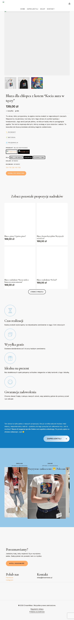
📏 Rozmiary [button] (11, 132)
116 (10, 167)
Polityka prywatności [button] (37, 612)
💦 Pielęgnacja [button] (12, 142)
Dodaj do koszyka (16, 173)
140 (16, 167)
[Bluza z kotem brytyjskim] (52, 218)
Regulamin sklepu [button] (37, 609)
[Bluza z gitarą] (19, 218)
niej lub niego (16, 157)
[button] (37, 291)
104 (7, 167)
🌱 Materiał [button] (11, 137)
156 (19, 167)
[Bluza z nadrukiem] (19, 262)
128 (13, 167)
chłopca (28, 157)
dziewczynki (39, 157)
